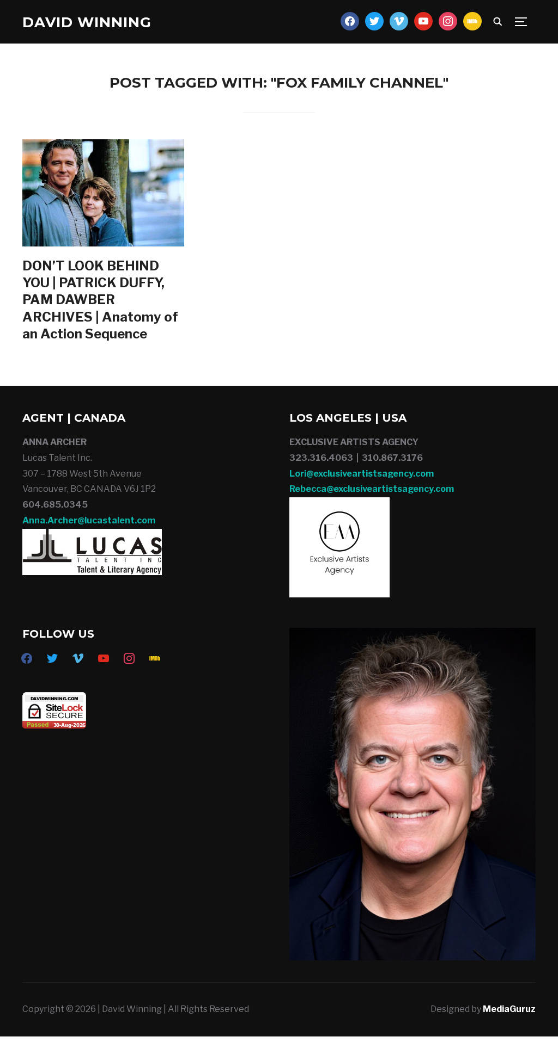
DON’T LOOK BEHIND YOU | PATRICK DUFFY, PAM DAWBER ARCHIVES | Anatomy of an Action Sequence (100, 300)
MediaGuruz (509, 1009)
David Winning (86, 22)
